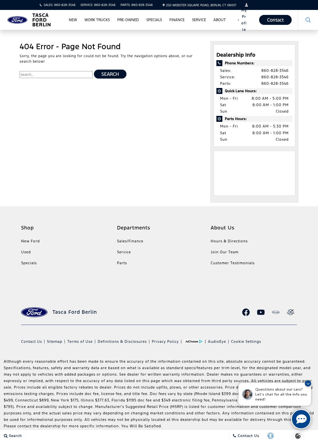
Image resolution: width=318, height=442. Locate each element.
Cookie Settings (246, 341)
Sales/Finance (130, 241)
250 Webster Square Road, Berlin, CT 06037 (201, 5)
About (219, 19)
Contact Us (31, 341)
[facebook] (246, 312)
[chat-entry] (301, 419)
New (73, 19)
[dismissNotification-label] (308, 383)
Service (199, 19)
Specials (154, 19)
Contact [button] (275, 20)
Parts (122, 263)
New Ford (30, 241)
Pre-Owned (128, 19)
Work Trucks (97, 19)
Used (26, 252)
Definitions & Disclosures (122, 341)
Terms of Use (80, 341)
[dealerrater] (290, 312)
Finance (177, 19)
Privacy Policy (165, 341)
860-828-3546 (275, 70)
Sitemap (54, 341)
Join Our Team (224, 252)
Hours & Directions (229, 241)
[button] (308, 20)
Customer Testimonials (233, 263)
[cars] (276, 312)
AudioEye (217, 341)
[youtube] (261, 312)
